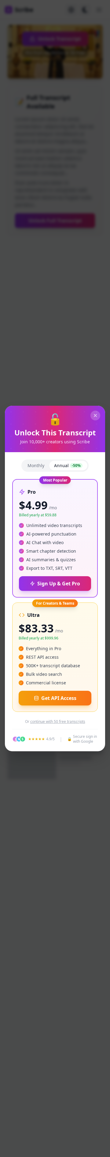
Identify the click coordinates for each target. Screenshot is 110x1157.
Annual (67, 465)
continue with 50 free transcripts (57, 721)
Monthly (36, 465)
